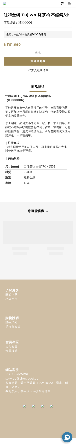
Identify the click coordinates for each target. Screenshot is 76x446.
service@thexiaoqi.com (23, 378)
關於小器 (11, 294)
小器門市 (11, 299)
